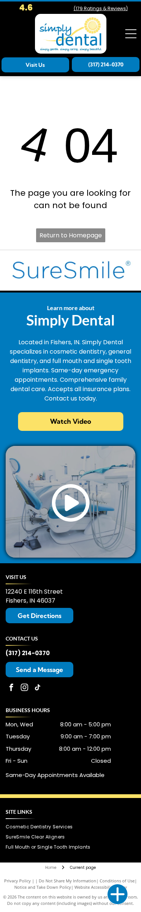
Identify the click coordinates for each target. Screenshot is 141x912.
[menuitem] (42, 827)
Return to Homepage (70, 235)
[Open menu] (130, 33)
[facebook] (11, 688)
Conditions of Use (117, 881)
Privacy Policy (17, 881)
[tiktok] (37, 688)
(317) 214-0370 (28, 653)
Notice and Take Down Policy (42, 887)
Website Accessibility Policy (100, 887)
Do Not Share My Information (67, 881)
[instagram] (24, 688)
